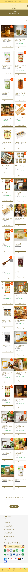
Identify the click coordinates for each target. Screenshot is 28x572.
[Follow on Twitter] (6, 543)
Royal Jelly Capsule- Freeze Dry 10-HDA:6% (20, 453)
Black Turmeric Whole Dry (20, 479)
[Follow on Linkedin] (10, 543)
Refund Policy (8, 533)
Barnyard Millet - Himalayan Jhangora (7, 479)
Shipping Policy (9, 529)
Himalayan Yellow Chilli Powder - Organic (19, 346)
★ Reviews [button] (26, 287)
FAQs (5, 519)
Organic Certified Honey (6, 243)
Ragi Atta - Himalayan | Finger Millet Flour (20, 426)
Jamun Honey (5, 193)
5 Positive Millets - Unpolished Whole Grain (19, 167)
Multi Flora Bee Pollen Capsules (20, 373)
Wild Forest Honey (19, 296)
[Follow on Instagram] (8, 543)
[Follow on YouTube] (15, 543)
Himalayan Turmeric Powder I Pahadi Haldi (7, 373)
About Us (7, 522)
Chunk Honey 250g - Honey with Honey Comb (20, 93)
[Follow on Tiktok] (17, 543)
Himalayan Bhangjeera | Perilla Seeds (7, 426)
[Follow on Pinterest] (13, 543)
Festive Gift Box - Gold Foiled (6, 166)
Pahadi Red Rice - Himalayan (19, 270)
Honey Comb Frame (20, 118)
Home (11, 13)
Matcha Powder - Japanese (6, 92)
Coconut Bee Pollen (20, 218)
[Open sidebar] (2, 288)
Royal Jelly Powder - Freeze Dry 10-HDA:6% (20, 244)
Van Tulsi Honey (6, 399)
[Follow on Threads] (19, 543)
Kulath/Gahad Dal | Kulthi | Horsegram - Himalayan (20, 194)
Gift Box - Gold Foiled (20, 142)
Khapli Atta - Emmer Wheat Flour (20, 40)
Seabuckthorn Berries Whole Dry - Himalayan (20, 66)
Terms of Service (9, 536)
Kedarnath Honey (6, 118)
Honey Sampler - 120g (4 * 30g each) (7, 321)
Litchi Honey (5, 296)
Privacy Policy (8, 526)
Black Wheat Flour (6, 345)
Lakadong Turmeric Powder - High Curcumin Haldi (7, 66)
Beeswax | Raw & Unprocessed (19, 400)
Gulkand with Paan (7, 142)
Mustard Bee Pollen (20, 320)
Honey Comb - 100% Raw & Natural (7, 219)
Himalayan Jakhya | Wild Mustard (7, 452)
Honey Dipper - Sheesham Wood (6, 270)
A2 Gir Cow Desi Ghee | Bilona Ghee (7, 40)
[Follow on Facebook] (4, 543)
